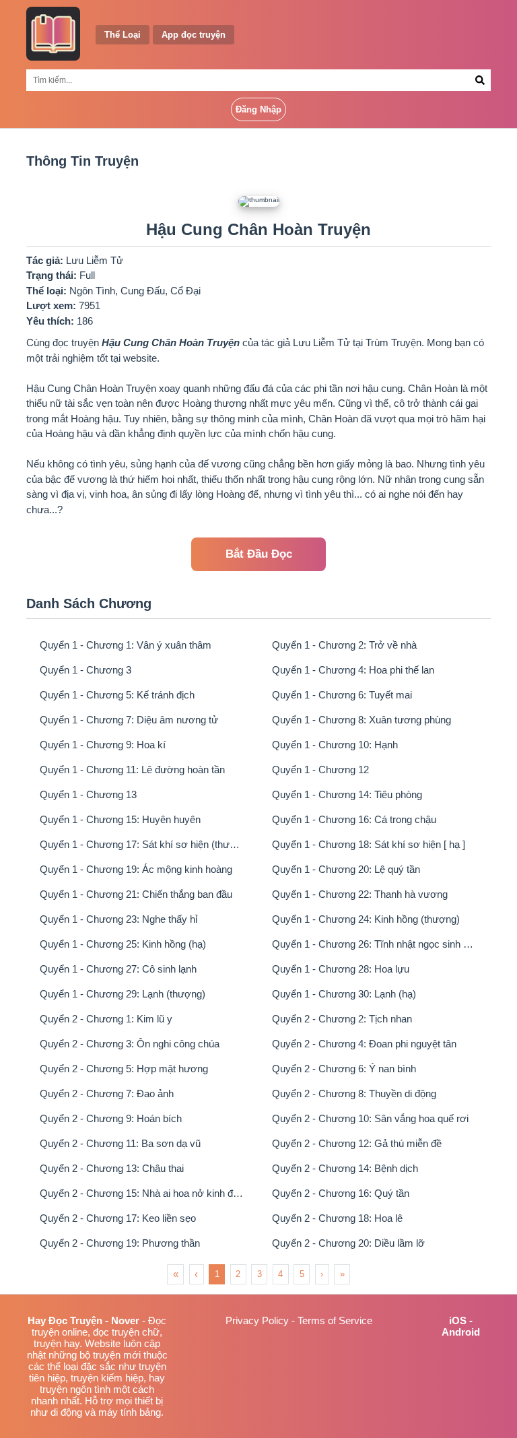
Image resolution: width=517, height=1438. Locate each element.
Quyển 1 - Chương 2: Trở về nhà (344, 645)
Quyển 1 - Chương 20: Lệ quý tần (346, 869)
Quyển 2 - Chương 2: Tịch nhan (342, 1018)
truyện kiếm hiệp (107, 1377)
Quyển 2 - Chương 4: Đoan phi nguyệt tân (364, 1043)
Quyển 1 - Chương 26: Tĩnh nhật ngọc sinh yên (374, 944)
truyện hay (56, 1343)
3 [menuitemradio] (259, 1274)
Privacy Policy (257, 1320)
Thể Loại (122, 35)
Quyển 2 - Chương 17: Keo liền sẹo (118, 1218)
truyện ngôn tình (75, 1389)
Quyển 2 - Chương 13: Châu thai (112, 1168)
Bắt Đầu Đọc (259, 554)
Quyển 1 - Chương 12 (320, 769)
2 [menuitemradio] (238, 1274)
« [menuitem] (175, 1274)
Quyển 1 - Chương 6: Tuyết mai (342, 694)
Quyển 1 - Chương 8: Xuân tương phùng (361, 719)
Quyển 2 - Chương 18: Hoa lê (337, 1218)
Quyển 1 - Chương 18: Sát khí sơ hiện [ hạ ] (368, 844)
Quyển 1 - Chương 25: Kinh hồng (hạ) (123, 944)
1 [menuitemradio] (217, 1274)
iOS (458, 1320)
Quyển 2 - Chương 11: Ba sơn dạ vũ (120, 1143)
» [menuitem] (342, 1274)
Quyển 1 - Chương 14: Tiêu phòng (347, 794)
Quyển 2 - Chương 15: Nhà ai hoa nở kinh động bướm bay (142, 1193)
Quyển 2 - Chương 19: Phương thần (120, 1243)
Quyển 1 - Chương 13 (88, 794)
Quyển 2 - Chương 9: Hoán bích (111, 1118)
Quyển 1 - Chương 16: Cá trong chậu (354, 819)
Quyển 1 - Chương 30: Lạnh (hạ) (344, 994)
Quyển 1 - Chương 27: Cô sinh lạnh (118, 969)
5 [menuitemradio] (302, 1274)
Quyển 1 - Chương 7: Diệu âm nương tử (129, 719)
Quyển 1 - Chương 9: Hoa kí (103, 744)
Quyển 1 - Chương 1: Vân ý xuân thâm (125, 645)
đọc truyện (116, 1332)
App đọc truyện (194, 35)
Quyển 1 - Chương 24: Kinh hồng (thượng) (366, 919)
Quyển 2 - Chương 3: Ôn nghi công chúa (129, 1043)
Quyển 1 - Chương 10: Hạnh (335, 744)
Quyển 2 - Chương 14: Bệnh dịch (345, 1168)
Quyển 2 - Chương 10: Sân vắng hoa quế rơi (370, 1118)
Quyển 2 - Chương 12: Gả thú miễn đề (357, 1143)
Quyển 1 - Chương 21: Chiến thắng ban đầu (136, 894)
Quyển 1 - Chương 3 (85, 670)
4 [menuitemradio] (280, 1274)
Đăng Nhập (258, 109)
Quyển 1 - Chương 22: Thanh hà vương (360, 894)
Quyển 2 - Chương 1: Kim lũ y (106, 1018)
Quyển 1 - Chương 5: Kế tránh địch (117, 694)
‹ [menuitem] (196, 1274)
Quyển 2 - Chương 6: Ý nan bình (344, 1068)
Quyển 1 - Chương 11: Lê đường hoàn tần (132, 769)
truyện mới (117, 1355)
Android (461, 1332)
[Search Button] (480, 80)
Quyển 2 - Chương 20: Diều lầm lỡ (348, 1243)
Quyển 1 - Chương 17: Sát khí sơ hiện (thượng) (142, 844)
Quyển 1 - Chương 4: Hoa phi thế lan (353, 670)
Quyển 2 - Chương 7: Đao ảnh (107, 1093)
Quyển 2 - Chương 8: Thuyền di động (354, 1093)
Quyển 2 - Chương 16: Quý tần (340, 1193)
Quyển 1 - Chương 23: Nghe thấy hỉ (118, 919)
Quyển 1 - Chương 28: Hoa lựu (340, 969)
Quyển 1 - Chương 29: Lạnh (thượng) (122, 994)
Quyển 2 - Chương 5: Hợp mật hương (124, 1068)
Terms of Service (335, 1320)
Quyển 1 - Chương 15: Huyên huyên (120, 819)
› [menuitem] (321, 1274)
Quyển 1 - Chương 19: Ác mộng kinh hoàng (136, 869)
